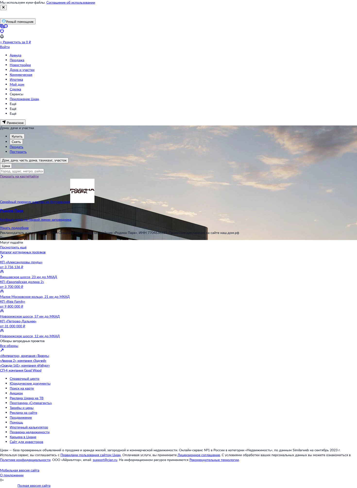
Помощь (16, 422)
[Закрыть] (3, 7)
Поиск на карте (22, 388)
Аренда (15, 55)
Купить (17, 136)
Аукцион (16, 393)
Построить (18, 151)
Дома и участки (22, 69)
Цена (6, 165)
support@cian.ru (105, 459)
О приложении (12, 475)
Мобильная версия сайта (19, 470)
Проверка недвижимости (30, 432)
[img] (82, 201)
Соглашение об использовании (70, 2)
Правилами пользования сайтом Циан (90, 455)
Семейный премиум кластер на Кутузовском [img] (35, 201)
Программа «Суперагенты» (31, 402)
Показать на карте (14, 176)
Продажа (17, 60)
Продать (16, 146)
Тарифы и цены (22, 407)
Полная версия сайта (34, 485)
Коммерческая (21, 74)
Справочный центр (24, 378)
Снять (16, 141)
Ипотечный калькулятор (29, 427)
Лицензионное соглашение (199, 455)
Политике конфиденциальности (25, 459)
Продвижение (21, 417)
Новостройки (20, 64)
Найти (34, 176)
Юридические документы (30, 383)
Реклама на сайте (23, 412)
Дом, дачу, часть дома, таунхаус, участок (34, 160)
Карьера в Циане (23, 437)
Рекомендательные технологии (214, 459)
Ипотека (16, 79)
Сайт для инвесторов (26, 441)
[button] (178, 215)
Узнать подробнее (14, 227)
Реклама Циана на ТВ (26, 398)
